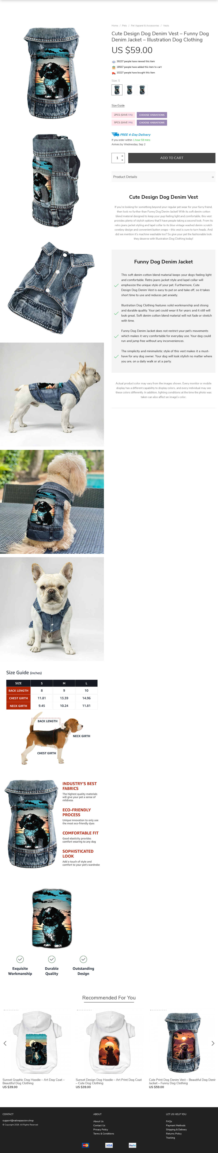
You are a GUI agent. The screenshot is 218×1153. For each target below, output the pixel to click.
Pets (124, 26)
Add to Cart (171, 158)
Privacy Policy (100, 1129)
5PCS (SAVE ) (123, 122)
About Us (98, 1121)
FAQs (169, 1121)
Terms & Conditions (103, 1134)
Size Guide (118, 105)
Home (115, 26)
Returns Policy (174, 1134)
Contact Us (99, 1125)
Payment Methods (175, 1125)
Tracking (170, 1138)
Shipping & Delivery (176, 1129)
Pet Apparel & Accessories (145, 26)
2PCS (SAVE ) (123, 115)
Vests (166, 26)
